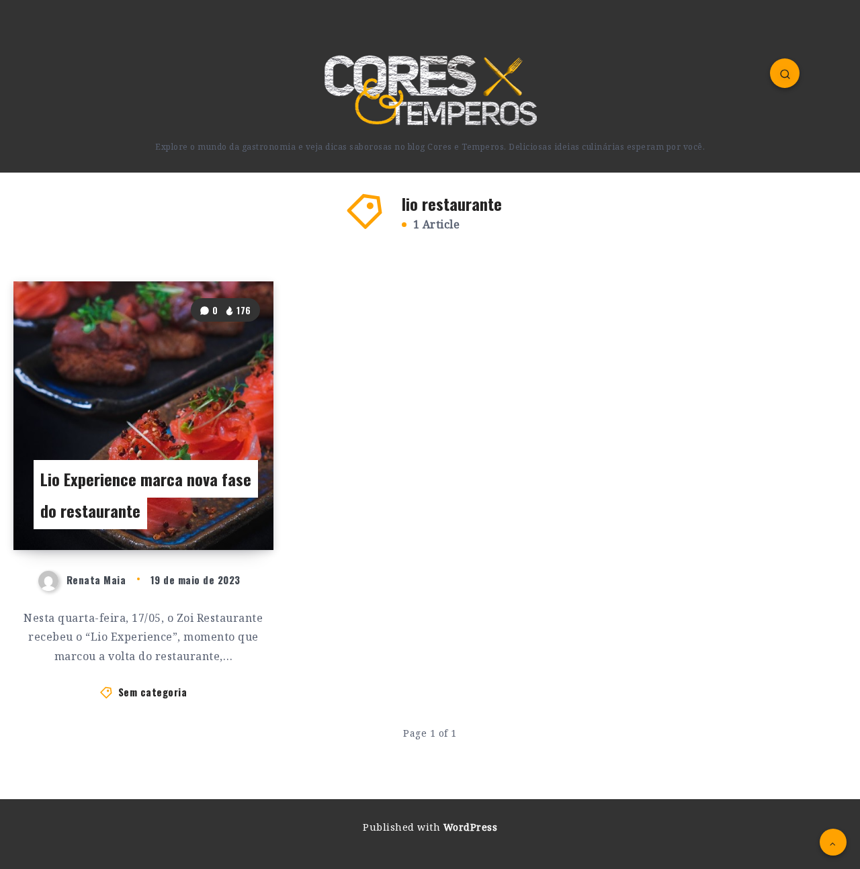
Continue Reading (214, 510)
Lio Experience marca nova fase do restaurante (145, 494)
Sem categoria (152, 691)
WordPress (470, 827)
